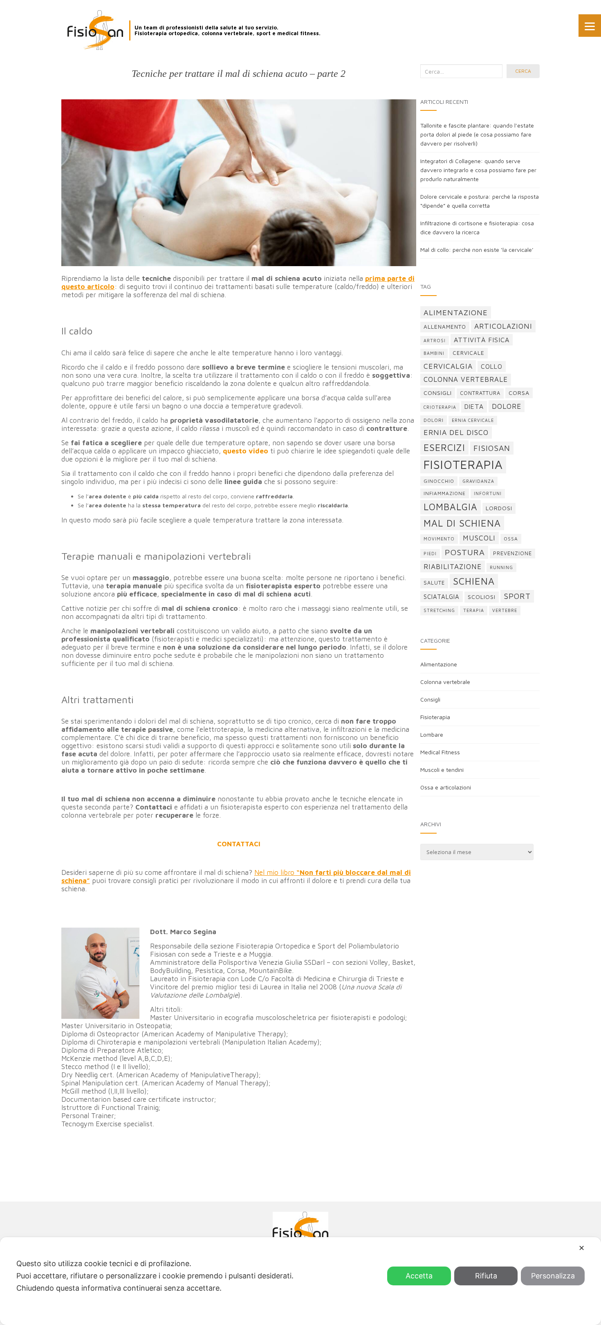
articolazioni (503, 326)
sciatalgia (442, 596)
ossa (511, 538)
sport (517, 596)
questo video (245, 451)
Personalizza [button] (553, 1275)
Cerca (523, 71)
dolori (434, 420)
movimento (439, 538)
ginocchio (439, 481)
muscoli (479, 538)
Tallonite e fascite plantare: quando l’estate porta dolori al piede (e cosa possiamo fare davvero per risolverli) (477, 134)
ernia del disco (456, 432)
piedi (430, 553)
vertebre (504, 610)
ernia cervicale (473, 420)
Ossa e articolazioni (445, 787)
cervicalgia (448, 366)
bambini (434, 353)
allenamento (445, 326)
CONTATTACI (238, 844)
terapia (473, 610)
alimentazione (456, 312)
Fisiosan (491, 448)
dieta (474, 406)
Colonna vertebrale (445, 681)
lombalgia (451, 506)
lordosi (499, 507)
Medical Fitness (440, 752)
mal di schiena (462, 523)
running (501, 567)
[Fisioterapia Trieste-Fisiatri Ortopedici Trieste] (95, 30)
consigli (438, 392)
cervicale (468, 353)
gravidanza (478, 481)
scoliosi (482, 596)
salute (434, 583)
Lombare (431, 734)
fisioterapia (463, 464)
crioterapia (440, 407)
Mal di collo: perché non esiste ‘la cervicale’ (477, 249)
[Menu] (590, 25)
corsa (519, 392)
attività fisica (481, 339)
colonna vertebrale (466, 379)
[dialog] (300, 1281)
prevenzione (512, 553)
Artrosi (435, 340)
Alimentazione (438, 664)
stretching (439, 610)
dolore (506, 406)
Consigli (430, 699)
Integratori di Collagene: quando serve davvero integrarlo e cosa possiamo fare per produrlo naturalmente (478, 169)
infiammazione (445, 493)
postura (465, 552)
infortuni (488, 493)
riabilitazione (453, 566)
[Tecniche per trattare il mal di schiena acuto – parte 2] (238, 182)
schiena (474, 581)
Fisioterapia (435, 716)
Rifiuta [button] (486, 1275)
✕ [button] (582, 1248)
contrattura (480, 393)
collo (491, 366)
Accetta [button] (419, 1275)
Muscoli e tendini (442, 769)
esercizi (444, 447)
